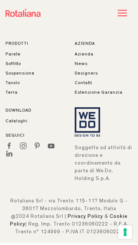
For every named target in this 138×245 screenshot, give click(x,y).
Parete (13, 54)
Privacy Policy (85, 216)
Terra (12, 92)
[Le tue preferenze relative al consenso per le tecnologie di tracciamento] (125, 232)
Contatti (83, 82)
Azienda (84, 54)
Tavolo (13, 82)
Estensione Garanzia (99, 92)
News (81, 63)
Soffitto (13, 63)
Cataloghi (17, 121)
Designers (86, 73)
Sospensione (20, 73)
